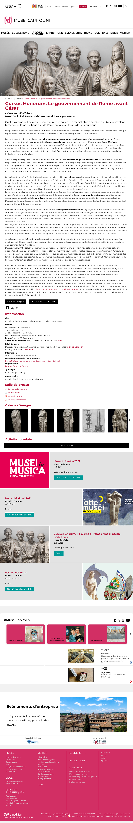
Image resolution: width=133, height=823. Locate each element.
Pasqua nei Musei (16, 572)
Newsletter (10, 772)
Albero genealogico (17, 400)
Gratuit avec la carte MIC (43, 301)
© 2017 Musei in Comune (57, 816)
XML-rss (127, 816)
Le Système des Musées (15, 767)
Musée (5, 33)
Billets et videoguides (47, 760)
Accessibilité (43, 776)
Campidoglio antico (14, 781)
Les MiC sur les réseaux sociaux (57, 639)
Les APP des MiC (16, 641)
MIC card (41, 764)
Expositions (54, 33)
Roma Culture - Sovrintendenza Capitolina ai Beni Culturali (32, 361)
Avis (103, 758)
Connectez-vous (96, 6)
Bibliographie (11, 798)
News (103, 755)
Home (7, 99)
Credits (103, 816)
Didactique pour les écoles (80, 771)
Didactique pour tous (78, 774)
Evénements (73, 33)
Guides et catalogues (46, 774)
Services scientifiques (15, 791)
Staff (7, 764)
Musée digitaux (38, 33)
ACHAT (83, 6)
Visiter (125, 33)
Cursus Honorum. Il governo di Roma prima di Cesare (87, 533)
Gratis (59, 553)
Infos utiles (42, 757)
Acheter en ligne (15, 301)
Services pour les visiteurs (48, 762)
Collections (20, 33)
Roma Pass (42, 767)
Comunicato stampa (17, 389)
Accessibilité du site (114, 816)
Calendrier (110, 33)
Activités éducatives (46, 769)
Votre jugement (44, 779)
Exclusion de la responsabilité (88, 816)
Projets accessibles (77, 782)
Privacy (72, 816)
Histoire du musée (13, 757)
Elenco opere (14, 392)
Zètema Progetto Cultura (17, 366)
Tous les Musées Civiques (64, 6)
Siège (9, 778)
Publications (11, 796)
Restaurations (11, 762)
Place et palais (12, 784)
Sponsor (104, 761)
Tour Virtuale (96, 641)
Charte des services (14, 769)
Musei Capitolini (32, 20)
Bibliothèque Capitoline (16, 801)
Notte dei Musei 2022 (18, 498)
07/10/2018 (115, 658)
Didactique (92, 33)
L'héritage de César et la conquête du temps (56, 289)
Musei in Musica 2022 (67, 461)
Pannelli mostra (15, 396)
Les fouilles (10, 760)
